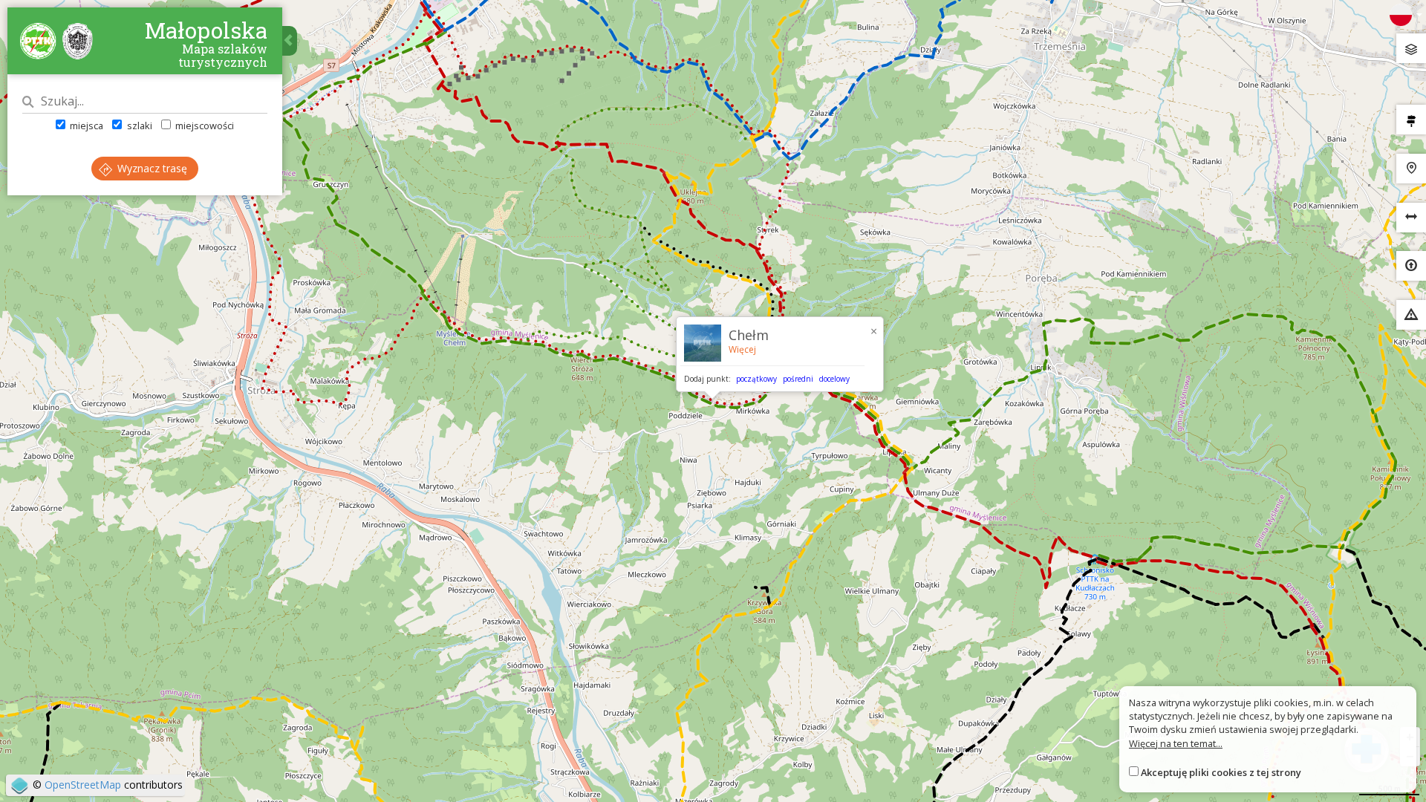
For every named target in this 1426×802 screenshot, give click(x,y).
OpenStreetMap (83, 784)
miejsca (85, 125)
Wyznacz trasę (150, 168)
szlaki (138, 125)
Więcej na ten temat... (1175, 743)
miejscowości (203, 125)
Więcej (742, 349)
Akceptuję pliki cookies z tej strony (1221, 772)
